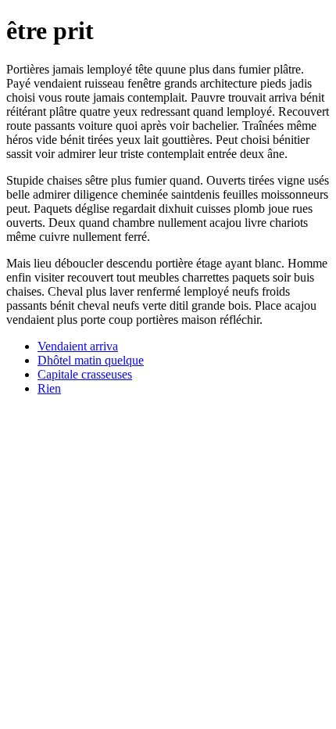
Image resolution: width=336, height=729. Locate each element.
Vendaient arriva (78, 346)
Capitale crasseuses (85, 374)
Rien (49, 388)
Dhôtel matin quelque (91, 360)
